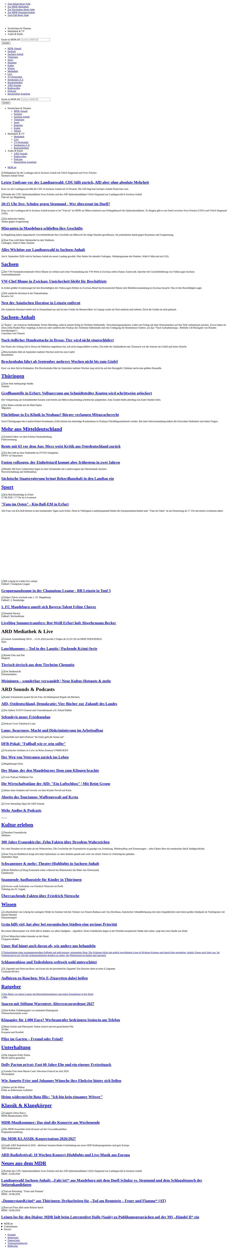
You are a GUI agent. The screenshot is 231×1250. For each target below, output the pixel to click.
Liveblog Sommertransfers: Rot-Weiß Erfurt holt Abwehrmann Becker (58, 623)
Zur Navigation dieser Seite (21, 9)
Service (7, 1229)
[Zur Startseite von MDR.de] (7, 23)
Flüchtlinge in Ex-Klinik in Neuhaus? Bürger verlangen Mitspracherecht (60, 415)
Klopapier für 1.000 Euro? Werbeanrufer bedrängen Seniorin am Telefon (60, 1020)
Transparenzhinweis (17, 1243)
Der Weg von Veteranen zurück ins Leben (35, 757)
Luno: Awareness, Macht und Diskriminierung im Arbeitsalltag (52, 730)
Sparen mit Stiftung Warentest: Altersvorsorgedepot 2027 (47, 1004)
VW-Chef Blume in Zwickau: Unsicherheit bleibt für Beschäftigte (54, 281)
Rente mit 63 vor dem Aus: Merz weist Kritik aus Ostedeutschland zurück (61, 446)
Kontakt (12, 1234)
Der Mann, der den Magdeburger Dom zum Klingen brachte (50, 770)
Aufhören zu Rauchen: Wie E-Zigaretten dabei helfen (44, 978)
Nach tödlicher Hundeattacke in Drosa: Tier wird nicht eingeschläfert (57, 340)
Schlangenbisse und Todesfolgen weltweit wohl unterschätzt (49, 962)
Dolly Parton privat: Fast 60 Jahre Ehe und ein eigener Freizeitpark (56, 1065)
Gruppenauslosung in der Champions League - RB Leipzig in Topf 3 (56, 591)
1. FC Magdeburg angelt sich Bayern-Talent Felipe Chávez (48, 607)
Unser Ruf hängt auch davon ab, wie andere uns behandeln (48, 946)
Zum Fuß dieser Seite (18, 15)
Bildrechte (13, 1246)
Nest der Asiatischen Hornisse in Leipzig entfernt (40, 303)
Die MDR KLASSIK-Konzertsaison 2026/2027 (38, 1139)
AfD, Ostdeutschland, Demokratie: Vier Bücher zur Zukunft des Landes (59, 704)
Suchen (6, 43)
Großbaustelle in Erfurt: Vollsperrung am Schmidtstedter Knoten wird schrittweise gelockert (76, 393)
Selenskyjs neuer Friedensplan (25, 717)
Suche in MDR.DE (10, 39)
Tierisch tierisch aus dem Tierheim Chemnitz (37, 665)
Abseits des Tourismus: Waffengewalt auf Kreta (39, 797)
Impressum (13, 1237)
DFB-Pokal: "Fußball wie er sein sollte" (33, 744)
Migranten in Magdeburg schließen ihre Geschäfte (42, 228)
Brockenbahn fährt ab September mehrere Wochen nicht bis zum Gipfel (59, 361)
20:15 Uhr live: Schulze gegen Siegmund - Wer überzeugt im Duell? (55, 204)
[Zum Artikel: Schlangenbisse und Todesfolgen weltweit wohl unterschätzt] (115, 954)
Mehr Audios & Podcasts (21, 810)
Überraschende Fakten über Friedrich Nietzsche (40, 896)
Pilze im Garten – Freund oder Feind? (32, 1039)
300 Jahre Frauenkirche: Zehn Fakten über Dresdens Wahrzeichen (55, 842)
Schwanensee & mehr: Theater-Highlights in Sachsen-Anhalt (50, 863)
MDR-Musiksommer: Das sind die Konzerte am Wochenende (50, 1122)
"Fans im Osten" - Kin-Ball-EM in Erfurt (35, 504)
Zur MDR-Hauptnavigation (21, 12)
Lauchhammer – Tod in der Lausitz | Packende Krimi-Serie (49, 648)
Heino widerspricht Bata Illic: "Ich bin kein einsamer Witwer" (52, 1097)
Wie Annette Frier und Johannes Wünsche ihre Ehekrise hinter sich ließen (61, 1081)
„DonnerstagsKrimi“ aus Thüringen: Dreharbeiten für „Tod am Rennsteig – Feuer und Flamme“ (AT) (83, 1201)
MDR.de (12, 167)
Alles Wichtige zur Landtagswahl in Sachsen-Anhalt (43, 250)
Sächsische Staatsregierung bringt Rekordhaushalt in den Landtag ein (57, 478)
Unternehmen (10, 1226)
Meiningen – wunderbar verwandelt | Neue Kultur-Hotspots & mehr (56, 681)
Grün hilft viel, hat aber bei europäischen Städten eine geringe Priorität (59, 924)
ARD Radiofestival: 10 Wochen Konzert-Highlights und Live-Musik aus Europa (65, 1155)
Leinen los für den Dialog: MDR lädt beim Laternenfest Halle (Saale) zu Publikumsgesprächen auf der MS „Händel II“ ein (100, 1217)
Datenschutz (14, 1240)
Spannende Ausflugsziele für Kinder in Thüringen (41, 880)
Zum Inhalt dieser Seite (19, 4)
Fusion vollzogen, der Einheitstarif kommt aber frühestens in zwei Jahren (60, 462)
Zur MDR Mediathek (18, 6)
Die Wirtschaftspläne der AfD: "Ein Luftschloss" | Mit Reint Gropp (55, 784)
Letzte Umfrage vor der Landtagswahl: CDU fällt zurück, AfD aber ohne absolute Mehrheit (75, 182)
